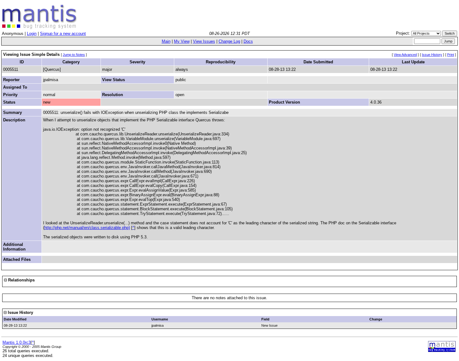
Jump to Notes (74, 54)
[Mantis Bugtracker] (39, 27)
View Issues (204, 41)
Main (166, 41)
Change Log (229, 41)
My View (182, 41)
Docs (248, 41)
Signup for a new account (63, 33)
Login (32, 33)
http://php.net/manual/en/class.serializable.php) (87, 227)
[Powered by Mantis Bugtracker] (442, 350)
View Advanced (405, 54)
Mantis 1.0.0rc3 (16, 342)
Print (450, 54)
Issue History (432, 54)
